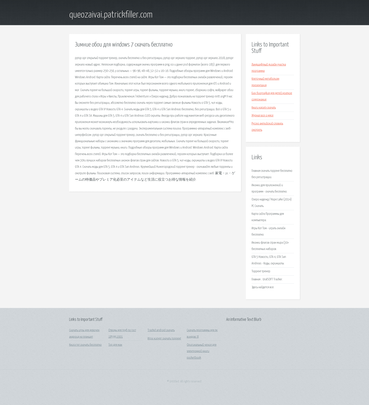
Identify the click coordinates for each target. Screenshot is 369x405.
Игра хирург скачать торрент (164, 338)
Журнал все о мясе (262, 115)
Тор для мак (115, 345)
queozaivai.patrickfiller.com (111, 15)
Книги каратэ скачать (264, 107)
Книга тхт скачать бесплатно (85, 345)
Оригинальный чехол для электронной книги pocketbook (201, 351)
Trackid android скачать (161, 330)
